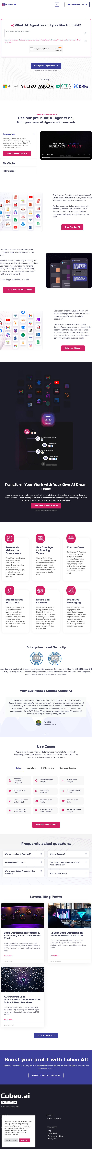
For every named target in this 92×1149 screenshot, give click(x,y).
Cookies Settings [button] (11, 1140)
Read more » (8, 956)
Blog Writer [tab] (18, 164)
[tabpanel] (66, 145)
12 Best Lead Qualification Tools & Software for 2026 (66, 934)
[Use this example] (85, 41)
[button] (57, 4)
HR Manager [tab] (18, 172)
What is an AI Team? (58, 873)
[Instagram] (7, 1102)
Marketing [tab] (31, 768)
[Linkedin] (11, 1102)
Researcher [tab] (17, 143)
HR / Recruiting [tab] (47, 768)
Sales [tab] (18, 768)
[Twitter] (15, 1102)
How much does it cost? (15, 862)
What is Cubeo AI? (57, 854)
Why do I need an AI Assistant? (18, 854)
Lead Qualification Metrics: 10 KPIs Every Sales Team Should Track (22, 935)
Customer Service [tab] (68, 768)
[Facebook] (3, 1102)
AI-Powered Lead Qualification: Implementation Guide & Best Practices (22, 999)
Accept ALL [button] (24, 1140)
